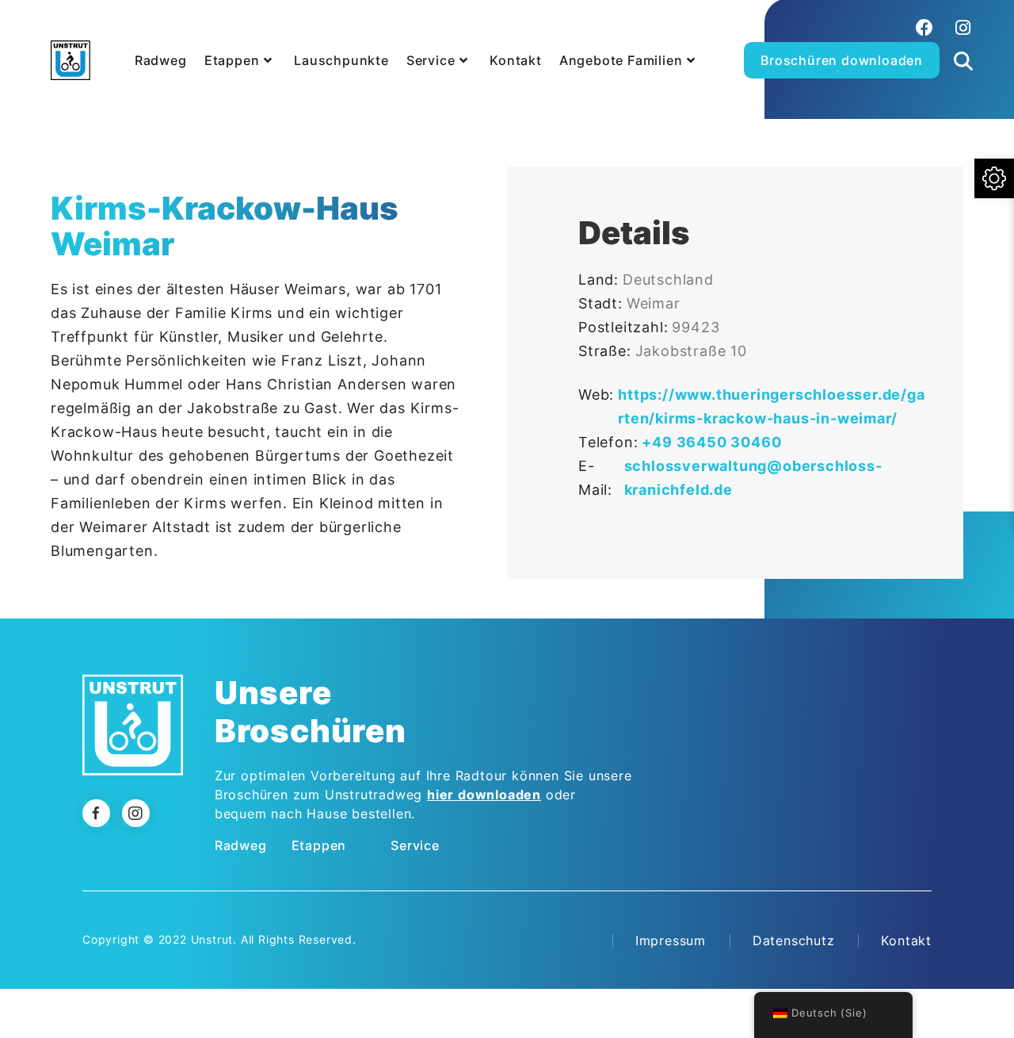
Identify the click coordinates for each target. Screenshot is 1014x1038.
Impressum (670, 940)
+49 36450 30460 (711, 442)
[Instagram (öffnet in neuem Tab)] (961, 27)
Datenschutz (794, 940)
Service (415, 845)
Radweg (241, 845)
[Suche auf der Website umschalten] (963, 43)
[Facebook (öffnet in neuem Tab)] (925, 27)
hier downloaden (484, 794)
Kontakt (906, 940)
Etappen (319, 845)
